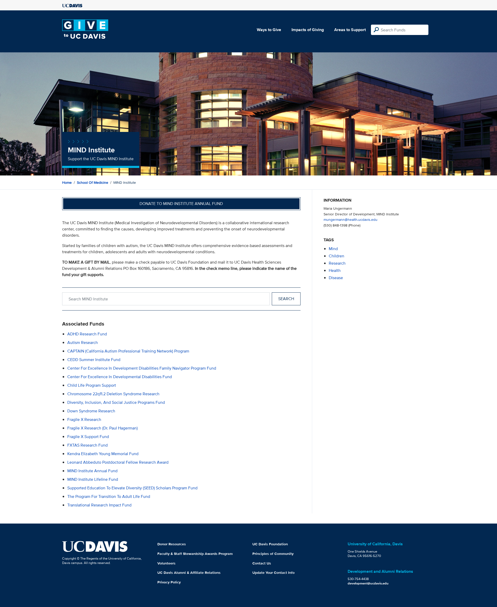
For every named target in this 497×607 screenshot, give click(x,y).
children (336, 256)
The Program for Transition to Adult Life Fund (108, 496)
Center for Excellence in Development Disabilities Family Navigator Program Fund (141, 368)
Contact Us (261, 563)
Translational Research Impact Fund (99, 505)
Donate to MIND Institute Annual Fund (181, 204)
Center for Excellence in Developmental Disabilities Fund (119, 377)
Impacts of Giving (307, 30)
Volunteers (166, 563)
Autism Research (82, 342)
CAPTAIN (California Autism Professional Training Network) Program (128, 351)
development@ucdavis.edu (368, 583)
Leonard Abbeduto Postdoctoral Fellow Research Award (118, 462)
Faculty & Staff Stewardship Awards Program (195, 553)
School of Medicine (92, 182)
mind (333, 249)
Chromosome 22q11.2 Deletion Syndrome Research (113, 394)
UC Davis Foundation (270, 544)
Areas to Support (350, 30)
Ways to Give (269, 30)
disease (336, 278)
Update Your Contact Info (273, 572)
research (337, 263)
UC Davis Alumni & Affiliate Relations (189, 572)
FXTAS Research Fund (87, 445)
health (335, 270)
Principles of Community (273, 553)
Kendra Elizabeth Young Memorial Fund (102, 454)
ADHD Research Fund (87, 334)
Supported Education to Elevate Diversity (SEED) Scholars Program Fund (132, 488)
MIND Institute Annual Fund (92, 471)
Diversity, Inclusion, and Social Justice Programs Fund (116, 402)
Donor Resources (171, 544)
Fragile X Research (84, 419)
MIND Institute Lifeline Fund (92, 479)
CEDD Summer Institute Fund (93, 360)
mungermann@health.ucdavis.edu (350, 219)
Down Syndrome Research (91, 411)
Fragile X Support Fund (88, 437)
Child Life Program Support (91, 385)
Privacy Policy (169, 582)
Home (67, 182)
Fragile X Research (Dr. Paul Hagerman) (102, 428)
